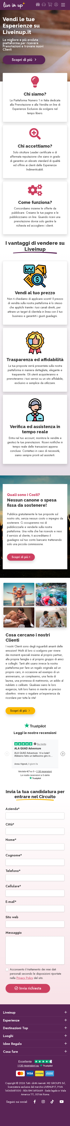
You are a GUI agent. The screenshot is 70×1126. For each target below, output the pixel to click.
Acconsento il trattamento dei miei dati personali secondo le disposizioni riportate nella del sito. (35, 973)
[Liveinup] (14, 5)
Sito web (12, 917)
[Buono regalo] (38, 5)
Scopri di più (22, 59)
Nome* (11, 839)
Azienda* (13, 809)
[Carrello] (50, 5)
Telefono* (13, 871)
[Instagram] (43, 1102)
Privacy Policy (24, 978)
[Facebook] (35, 1102)
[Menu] (63, 5)
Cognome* (14, 855)
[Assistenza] (44, 5)
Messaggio (14, 932)
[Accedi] (56, 5)
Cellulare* (13, 886)
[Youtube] (62, 1102)
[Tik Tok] (52, 1102)
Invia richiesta (29, 988)
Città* (10, 824)
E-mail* (11, 901)
